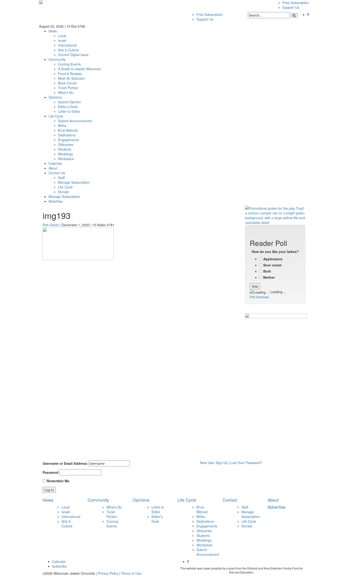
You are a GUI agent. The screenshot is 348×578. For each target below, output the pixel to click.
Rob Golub (51, 224)
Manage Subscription (74, 182)
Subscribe (59, 566)
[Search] (294, 15)
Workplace (66, 158)
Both (267, 271)
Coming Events (69, 64)
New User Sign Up (214, 462)
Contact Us (57, 172)
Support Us (290, 7)
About (53, 168)
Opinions (55, 97)
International (67, 45)
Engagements (68, 139)
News (53, 31)
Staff (61, 177)
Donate (63, 191)
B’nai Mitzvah (68, 130)
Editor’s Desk (68, 106)
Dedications (67, 135)
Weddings (65, 154)
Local (62, 35)
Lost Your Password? (246, 462)
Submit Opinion (69, 102)
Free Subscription (295, 2)
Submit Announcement (75, 120)
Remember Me (57, 480)
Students (64, 149)
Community (57, 59)
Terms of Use (131, 573)
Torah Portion (68, 87)
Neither (269, 277)
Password (50, 472)
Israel (62, 40)
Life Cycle (56, 116)
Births (62, 125)
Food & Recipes (70, 73)
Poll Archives (259, 297)
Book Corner (67, 83)
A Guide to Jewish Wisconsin (79, 68)
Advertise (55, 201)
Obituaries (65, 144)
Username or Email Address (65, 463)
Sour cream (272, 265)
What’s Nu (65, 92)
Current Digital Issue (73, 54)
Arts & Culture (68, 50)
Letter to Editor (69, 111)
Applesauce (272, 258)
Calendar (55, 163)
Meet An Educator (71, 78)
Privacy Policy (108, 573)
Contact (230, 500)
